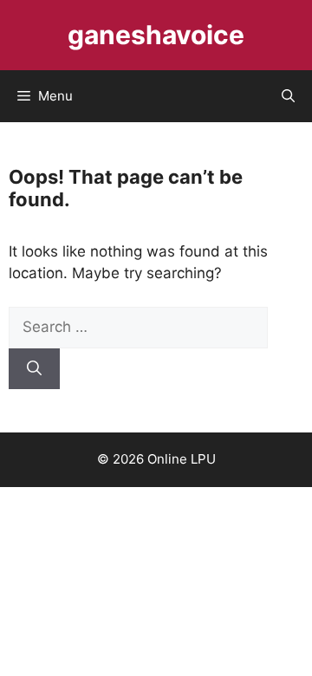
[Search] (34, 369)
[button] (288, 96)
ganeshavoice (156, 34)
